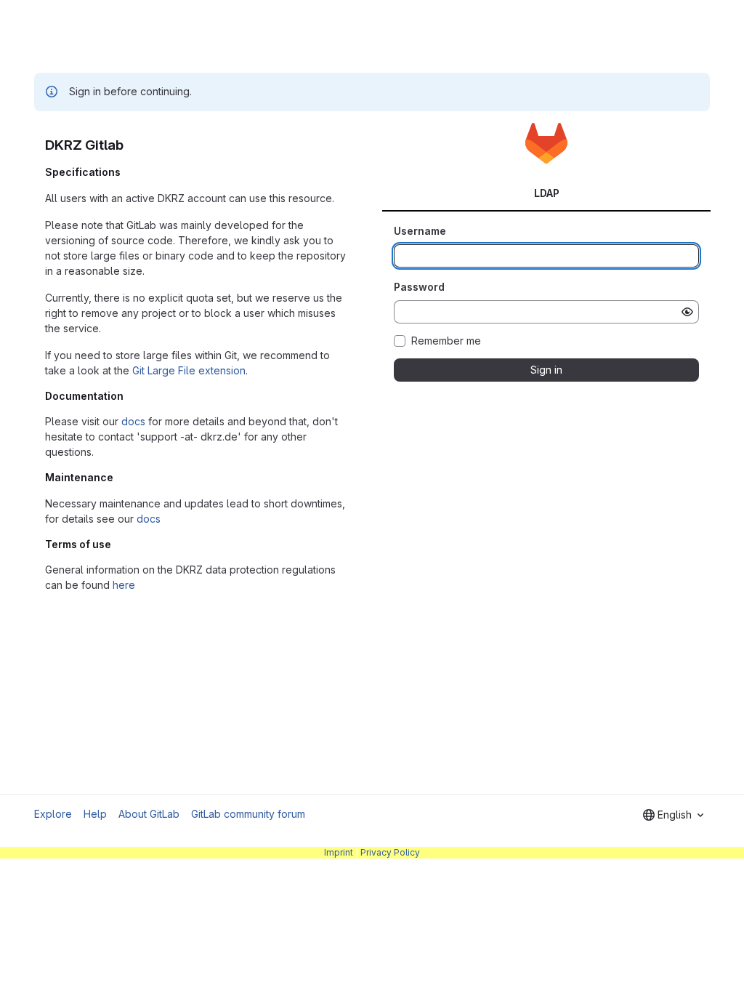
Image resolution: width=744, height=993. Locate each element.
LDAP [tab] (546, 193)
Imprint (338, 852)
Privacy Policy (390, 852)
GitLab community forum (248, 814)
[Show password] (687, 311)
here (124, 585)
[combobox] (673, 815)
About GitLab (148, 814)
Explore (53, 814)
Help (95, 814)
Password (419, 287)
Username (420, 231)
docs (133, 421)
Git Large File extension (189, 370)
